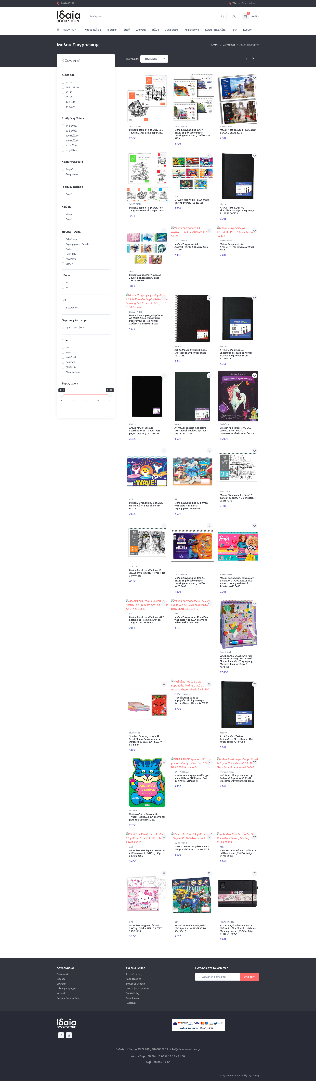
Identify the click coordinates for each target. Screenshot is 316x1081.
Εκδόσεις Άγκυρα (182, 694)
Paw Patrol (71, 259)
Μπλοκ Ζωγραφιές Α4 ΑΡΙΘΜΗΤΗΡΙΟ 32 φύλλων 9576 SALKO (237, 247)
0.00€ (254, 16)
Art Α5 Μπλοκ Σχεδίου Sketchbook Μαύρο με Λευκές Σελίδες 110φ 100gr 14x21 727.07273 (236, 354)
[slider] (62, 394)
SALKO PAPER (135, 126)
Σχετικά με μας (134, 974)
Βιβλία (155, 29)
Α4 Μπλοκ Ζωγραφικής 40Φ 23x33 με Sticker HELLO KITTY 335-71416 (145, 928)
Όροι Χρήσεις (133, 998)
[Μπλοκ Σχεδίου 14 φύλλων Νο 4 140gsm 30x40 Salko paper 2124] (147, 176)
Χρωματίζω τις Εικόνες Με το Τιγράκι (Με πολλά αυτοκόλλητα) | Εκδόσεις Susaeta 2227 (147, 817)
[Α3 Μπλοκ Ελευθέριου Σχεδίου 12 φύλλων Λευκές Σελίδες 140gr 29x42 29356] (147, 838)
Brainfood (71, 357)
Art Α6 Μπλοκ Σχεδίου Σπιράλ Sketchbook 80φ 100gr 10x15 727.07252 (190, 353)
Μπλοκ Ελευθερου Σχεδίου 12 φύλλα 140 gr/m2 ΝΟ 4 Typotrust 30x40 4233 (147, 573)
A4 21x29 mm (72, 87)
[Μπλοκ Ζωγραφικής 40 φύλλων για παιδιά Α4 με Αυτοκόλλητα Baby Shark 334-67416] (192, 605)
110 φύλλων (72, 140)
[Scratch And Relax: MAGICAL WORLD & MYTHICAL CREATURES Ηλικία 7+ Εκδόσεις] (238, 396)
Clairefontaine (73, 372)
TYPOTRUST (225, 491)
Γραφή (126, 29)
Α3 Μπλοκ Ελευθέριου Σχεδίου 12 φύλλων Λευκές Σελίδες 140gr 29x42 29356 (147, 853)
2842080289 (67, 3)
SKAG (176, 196)
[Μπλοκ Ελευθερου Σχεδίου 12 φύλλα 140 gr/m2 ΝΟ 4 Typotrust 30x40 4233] (147, 542)
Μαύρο (69, 214)
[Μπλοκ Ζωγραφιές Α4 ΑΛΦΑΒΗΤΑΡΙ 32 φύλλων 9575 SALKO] (192, 232)
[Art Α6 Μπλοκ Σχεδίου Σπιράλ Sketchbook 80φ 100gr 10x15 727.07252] (192, 318)
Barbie (69, 249)
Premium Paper (227, 772)
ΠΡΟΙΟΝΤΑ (67, 29)
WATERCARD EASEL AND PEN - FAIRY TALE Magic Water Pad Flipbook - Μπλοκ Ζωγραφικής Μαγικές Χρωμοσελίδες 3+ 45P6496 (236, 661)
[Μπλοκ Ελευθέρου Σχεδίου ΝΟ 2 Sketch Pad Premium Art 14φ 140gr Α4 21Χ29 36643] (147, 605)
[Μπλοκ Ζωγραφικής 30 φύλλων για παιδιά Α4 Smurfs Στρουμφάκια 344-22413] (192, 471)
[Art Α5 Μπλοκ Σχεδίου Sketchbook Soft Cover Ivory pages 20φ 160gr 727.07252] (147, 396)
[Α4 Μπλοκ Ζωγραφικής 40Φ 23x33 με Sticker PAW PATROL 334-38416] (192, 894)
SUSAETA (133, 810)
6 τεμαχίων (72, 307)
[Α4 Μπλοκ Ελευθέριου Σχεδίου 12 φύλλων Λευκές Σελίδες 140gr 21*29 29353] (238, 838)
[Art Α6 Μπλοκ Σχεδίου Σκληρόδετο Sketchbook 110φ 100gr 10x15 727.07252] (238, 705)
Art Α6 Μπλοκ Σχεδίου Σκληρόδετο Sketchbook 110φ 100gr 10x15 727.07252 (236, 739)
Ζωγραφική (172, 29)
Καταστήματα (133, 979)
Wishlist (61, 993)
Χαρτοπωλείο (93, 29)
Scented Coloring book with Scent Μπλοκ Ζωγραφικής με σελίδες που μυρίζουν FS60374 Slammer (145, 740)
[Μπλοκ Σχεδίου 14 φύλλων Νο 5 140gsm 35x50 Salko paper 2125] (192, 836)
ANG (68, 347)
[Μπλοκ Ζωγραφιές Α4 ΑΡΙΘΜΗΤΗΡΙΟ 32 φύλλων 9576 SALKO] (238, 232)
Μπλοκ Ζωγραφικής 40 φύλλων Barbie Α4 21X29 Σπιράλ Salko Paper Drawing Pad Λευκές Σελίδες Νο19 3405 (237, 582)
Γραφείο (112, 29)
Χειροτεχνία (191, 29)
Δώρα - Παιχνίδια (215, 29)
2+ (67, 282)
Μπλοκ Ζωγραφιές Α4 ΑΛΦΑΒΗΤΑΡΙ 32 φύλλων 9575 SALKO (191, 247)
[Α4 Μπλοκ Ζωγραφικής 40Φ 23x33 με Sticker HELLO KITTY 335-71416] (147, 894)
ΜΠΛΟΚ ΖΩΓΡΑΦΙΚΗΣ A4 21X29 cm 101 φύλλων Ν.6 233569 (191, 201)
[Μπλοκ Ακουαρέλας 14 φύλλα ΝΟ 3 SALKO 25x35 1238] (238, 98)
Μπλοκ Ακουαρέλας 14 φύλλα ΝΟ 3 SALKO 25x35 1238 (238, 131)
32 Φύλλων (72, 145)
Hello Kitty (71, 254)
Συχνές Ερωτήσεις (135, 983)
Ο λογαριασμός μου (67, 988)
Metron (223, 204)
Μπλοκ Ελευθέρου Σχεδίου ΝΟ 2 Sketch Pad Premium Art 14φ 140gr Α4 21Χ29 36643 (146, 620)
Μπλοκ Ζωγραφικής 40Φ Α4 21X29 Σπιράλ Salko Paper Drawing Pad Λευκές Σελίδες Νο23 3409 (189, 582)
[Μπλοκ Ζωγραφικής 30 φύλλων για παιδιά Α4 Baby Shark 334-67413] (147, 471)
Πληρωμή (131, 1003)
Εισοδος (61, 979)
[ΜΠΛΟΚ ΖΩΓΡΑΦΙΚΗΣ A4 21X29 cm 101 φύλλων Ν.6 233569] (192, 172)
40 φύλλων (71, 150)
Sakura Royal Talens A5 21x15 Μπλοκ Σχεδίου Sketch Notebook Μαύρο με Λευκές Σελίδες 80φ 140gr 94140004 (238, 929)
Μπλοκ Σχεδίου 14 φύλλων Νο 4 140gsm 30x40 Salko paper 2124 (146, 209)
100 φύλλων (72, 135)
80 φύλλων (71, 130)
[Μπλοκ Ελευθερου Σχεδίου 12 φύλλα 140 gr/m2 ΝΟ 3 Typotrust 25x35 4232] (238, 467)
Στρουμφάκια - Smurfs (77, 244)
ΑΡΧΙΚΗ (215, 45)
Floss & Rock (225, 652)
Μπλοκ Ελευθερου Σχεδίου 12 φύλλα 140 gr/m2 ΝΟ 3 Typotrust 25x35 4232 (237, 498)
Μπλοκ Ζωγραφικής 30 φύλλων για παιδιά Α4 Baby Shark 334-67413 (146, 506)
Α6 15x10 (70, 102)
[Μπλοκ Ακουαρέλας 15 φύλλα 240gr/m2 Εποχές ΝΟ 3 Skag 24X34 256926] (147, 247)
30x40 (69, 92)
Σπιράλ (69, 169)
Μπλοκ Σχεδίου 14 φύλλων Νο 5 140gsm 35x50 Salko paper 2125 (191, 848)
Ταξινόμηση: (132, 59)
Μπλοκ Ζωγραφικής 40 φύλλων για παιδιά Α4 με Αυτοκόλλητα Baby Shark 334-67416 (191, 620)
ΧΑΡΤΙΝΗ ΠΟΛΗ (181, 772)
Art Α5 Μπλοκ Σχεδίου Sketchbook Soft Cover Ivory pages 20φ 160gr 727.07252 (144, 430)
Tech (234, 29)
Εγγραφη (61, 983)
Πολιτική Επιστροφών (137, 988)
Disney (69, 264)
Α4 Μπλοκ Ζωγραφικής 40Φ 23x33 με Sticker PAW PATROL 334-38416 (190, 928)
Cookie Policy (133, 993)
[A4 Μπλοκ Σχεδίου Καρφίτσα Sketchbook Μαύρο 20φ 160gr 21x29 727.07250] (192, 396)
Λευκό (69, 194)
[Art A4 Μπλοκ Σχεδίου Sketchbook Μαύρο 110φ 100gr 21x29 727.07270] (238, 176)
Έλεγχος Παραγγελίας (244, 3)
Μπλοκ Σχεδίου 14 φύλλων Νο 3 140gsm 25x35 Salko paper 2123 (146, 131)
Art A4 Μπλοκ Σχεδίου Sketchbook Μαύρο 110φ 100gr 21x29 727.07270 (237, 210)
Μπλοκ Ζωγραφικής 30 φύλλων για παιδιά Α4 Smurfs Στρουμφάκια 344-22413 (191, 506)
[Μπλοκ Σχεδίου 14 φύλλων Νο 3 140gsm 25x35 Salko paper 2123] (147, 98)
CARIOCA (70, 362)
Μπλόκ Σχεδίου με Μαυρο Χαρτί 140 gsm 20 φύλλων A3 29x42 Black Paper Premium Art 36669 (237, 778)
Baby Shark (71, 239)
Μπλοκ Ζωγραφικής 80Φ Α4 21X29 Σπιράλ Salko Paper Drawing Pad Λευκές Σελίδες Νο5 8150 (192, 134)
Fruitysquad (134, 733)
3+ (67, 287)
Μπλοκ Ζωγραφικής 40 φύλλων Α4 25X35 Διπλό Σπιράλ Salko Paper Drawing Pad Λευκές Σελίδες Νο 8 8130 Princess (146, 319)
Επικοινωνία (63, 974)
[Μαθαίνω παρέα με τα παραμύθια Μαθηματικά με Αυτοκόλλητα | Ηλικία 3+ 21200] (192, 685)
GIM (131, 499)
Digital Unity (253, 1075)
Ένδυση (247, 29)
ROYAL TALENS (227, 922)
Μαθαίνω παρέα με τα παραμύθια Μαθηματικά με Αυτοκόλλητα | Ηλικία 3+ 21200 (191, 700)
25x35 (69, 82)
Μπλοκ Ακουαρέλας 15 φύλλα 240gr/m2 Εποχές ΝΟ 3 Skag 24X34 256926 (145, 278)
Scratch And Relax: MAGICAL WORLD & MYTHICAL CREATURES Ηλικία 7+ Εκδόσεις (237, 430)
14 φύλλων (71, 125)
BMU (68, 352)
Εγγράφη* (249, 976)
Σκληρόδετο (72, 174)
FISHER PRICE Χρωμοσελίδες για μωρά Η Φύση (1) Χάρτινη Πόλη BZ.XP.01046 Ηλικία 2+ (191, 778)
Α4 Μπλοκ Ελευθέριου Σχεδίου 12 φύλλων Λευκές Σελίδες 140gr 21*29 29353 (238, 853)
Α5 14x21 (70, 107)
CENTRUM (71, 367)
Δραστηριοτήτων (75, 327)
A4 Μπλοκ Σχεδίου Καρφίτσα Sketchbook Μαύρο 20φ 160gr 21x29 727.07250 (191, 430)
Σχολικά (141, 29)
